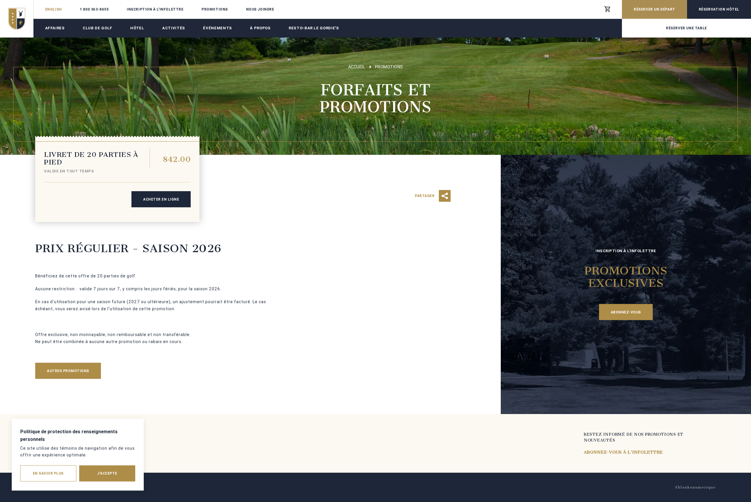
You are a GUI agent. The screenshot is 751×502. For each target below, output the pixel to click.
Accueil (356, 66)
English (53, 9)
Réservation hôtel (719, 9)
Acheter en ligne (161, 199)
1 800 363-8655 (94, 9)
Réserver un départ (654, 9)
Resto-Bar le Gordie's (314, 28)
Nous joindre (260, 9)
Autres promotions (68, 371)
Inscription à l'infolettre (155, 9)
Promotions (215, 9)
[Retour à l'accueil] (16, 19)
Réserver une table (686, 28)
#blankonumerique (695, 487)
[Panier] (607, 9)
